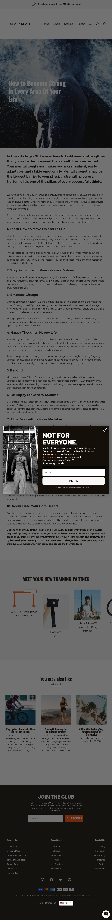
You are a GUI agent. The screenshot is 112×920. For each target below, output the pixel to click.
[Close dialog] (105, 429)
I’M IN (73, 481)
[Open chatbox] (106, 914)
